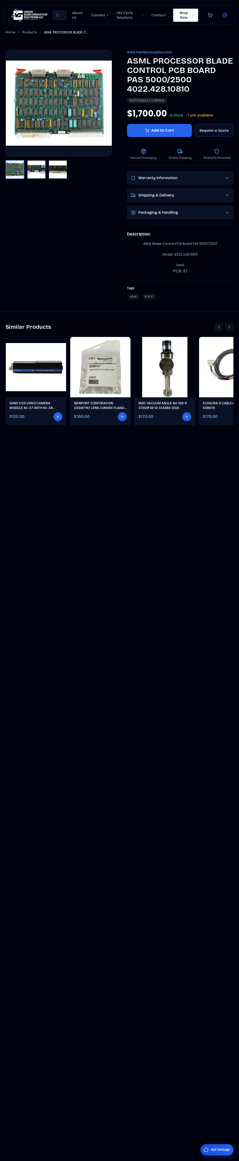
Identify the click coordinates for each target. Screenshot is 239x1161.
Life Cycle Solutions (125, 15)
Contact (158, 15)
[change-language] (225, 15)
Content (98, 15)
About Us (77, 15)
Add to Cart (162, 130)
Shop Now (183, 15)
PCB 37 (149, 297)
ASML (133, 297)
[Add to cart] (57, 416)
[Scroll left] (219, 327)
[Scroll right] (229, 327)
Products (29, 32)
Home (10, 32)
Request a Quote (214, 130)
